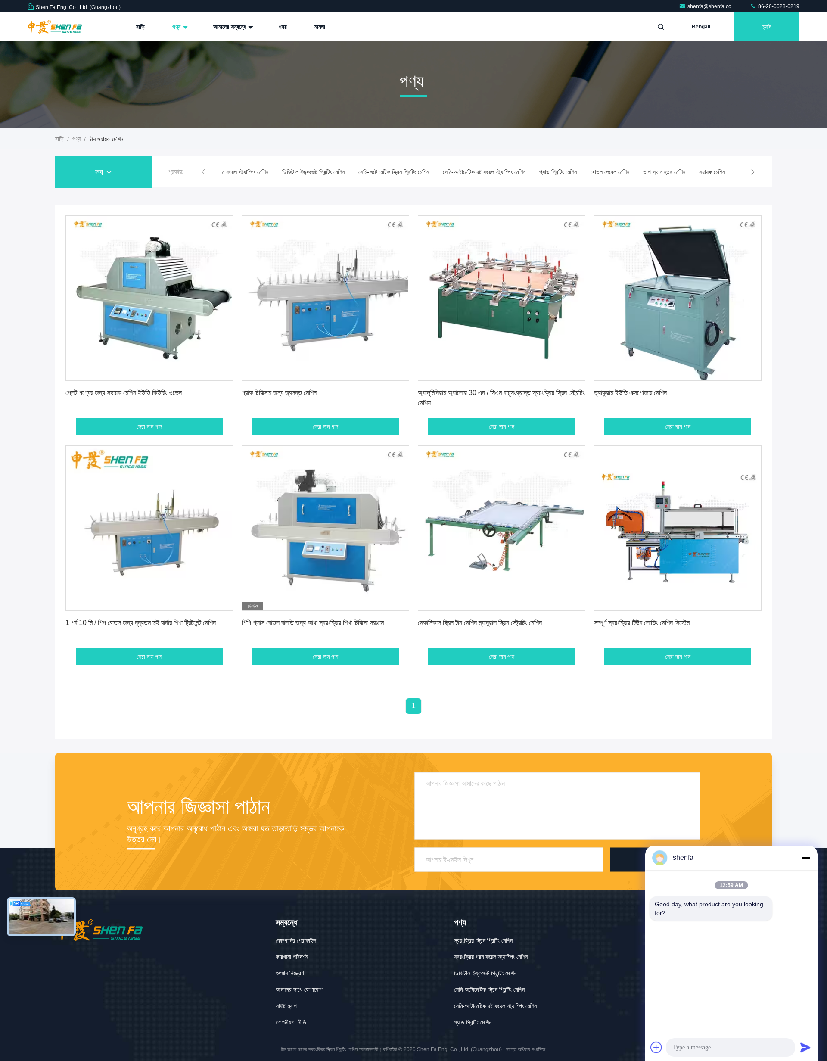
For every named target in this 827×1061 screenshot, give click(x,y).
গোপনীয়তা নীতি (291, 1022)
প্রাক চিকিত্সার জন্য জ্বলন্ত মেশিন (279, 392)
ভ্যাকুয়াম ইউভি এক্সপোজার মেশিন (630, 392)
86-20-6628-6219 (778, 6)
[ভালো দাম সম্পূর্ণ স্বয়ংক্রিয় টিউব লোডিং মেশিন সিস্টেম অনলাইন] (677, 528)
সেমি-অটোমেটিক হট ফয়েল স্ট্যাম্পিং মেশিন (484, 171)
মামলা (319, 26)
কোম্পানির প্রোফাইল (296, 940)
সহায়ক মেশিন (712, 171)
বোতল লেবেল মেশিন (610, 171)
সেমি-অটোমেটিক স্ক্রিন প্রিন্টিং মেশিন (393, 171)
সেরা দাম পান (149, 426)
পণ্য (177, 26)
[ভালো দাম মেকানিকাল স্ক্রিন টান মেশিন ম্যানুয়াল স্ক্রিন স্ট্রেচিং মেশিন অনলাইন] (501, 528)
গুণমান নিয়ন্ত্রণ (290, 973)
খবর (283, 26)
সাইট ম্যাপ (286, 1005)
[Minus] (805, 858)
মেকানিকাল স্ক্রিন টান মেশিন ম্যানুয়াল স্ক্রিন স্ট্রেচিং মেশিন (480, 622)
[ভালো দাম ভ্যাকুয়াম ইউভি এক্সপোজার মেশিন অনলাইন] (677, 298)
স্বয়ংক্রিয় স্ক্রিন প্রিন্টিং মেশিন (483, 940)
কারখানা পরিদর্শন (292, 956)
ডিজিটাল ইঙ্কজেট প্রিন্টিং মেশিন (313, 171)
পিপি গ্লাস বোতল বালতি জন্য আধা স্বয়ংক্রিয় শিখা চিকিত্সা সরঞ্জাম (313, 622)
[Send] (805, 1047)
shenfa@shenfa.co (710, 6)
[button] (203, 172)
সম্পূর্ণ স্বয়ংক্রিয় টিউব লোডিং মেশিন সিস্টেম (642, 622)
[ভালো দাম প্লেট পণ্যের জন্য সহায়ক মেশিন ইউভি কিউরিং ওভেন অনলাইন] (149, 298)
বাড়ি (140, 26)
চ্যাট (766, 26)
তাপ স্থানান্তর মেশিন (664, 171)
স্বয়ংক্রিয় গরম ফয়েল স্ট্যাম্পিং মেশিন (231, 171)
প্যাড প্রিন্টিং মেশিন (558, 171)
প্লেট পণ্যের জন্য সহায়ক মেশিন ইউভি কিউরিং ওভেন (123, 392)
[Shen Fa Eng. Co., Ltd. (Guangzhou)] (55, 26)
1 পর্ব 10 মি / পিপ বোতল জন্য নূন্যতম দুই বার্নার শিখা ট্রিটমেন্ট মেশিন (140, 622)
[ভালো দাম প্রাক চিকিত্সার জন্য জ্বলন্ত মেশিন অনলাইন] (325, 298)
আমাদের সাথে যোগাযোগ (299, 989)
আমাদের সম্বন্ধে (230, 26)
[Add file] (656, 1047)
